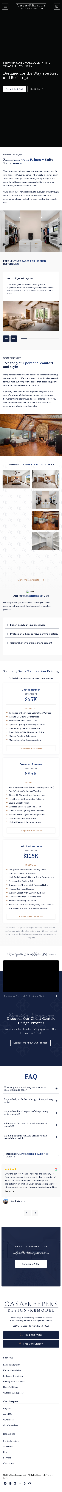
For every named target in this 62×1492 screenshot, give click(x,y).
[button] (5, 6)
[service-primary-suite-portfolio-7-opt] (16, 500)
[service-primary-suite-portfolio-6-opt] (45, 500)
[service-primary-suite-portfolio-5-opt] (16, 561)
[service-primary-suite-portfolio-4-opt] (16, 541)
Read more (9, 1191)
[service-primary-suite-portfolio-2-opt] (16, 520)
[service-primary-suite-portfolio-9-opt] (16, 479)
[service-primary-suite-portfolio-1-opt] (45, 520)
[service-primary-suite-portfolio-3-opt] (45, 541)
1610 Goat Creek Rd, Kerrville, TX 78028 (31, 1326)
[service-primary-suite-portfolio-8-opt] (45, 479)
